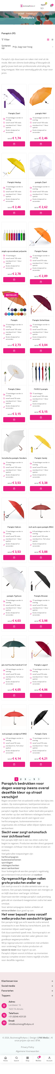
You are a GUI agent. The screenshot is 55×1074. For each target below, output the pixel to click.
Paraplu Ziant (14, 113)
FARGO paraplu (41, 389)
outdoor (38, 874)
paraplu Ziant (41, 182)
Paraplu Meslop (14, 182)
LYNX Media (43, 1037)
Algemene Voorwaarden (27, 1051)
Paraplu (14, 320)
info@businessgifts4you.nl (21, 1024)
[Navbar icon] (3, 5)
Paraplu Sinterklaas (40, 320)
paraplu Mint (40, 113)
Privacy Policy (27, 1047)
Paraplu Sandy (41, 458)
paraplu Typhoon (14, 596)
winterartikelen (9, 910)
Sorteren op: (6, 47)
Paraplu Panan (41, 251)
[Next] (39, 779)
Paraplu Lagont (41, 665)
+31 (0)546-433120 (17, 1016)
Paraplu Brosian (41, 596)
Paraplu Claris (41, 733)
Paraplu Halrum (14, 527)
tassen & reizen (9, 949)
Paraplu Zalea (14, 389)
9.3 (42, 8)
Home (21, 13)
